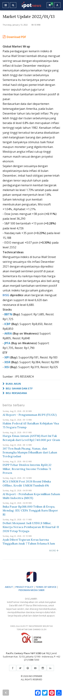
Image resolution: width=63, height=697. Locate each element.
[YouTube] (35, 668)
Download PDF (16, 37)
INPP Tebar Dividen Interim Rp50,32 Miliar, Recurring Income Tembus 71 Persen (27, 469)
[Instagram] (42, 668)
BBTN (8, 314)
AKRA (8, 333)
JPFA (7, 343)
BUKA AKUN (13, 383)
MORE (52, 550)
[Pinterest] (27, 668)
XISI (6, 367)
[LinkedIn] (50, 668)
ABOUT (9, 586)
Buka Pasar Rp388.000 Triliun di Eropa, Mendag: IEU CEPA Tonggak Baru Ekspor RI (30, 510)
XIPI (6, 357)
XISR (7, 362)
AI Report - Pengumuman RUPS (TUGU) (30, 414)
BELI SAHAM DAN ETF (19, 388)
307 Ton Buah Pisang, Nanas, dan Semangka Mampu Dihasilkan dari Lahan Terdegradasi (30, 452)
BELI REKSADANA (16, 393)
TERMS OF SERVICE (46, 586)
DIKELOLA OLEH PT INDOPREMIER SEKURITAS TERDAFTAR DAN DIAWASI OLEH (31, 628)
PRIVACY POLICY (24, 586)
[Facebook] (12, 668)
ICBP (7, 324)
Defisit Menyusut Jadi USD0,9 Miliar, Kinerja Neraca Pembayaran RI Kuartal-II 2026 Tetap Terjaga (31, 527)
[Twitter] (20, 668)
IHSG (6, 295)
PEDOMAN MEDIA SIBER (32, 590)
